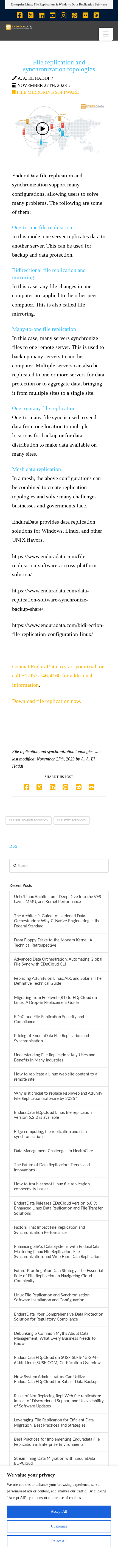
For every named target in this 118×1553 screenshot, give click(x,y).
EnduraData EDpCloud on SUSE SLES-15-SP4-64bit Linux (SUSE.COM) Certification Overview (57, 1360)
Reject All (59, 1541)
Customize (59, 1526)
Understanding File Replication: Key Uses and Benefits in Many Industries (54, 1057)
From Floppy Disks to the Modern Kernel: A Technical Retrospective (53, 942)
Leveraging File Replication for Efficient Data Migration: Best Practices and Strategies (54, 1422)
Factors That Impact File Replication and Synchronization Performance (49, 1230)
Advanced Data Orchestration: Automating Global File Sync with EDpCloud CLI (58, 962)
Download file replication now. (46, 701)
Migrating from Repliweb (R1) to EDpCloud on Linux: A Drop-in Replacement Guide (55, 1000)
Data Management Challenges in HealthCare (53, 1151)
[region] (59, 1509)
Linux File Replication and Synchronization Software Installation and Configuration (51, 1297)
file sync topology (71, 820)
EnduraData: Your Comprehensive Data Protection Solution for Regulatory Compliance (58, 1317)
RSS (13, 846)
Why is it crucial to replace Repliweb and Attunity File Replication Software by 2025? (58, 1096)
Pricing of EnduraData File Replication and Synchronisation (51, 1038)
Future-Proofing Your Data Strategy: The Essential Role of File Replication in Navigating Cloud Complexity (58, 1276)
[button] (106, 34)
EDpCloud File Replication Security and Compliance (49, 1019)
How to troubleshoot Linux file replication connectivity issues (52, 1186)
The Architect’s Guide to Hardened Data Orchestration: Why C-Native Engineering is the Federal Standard (57, 921)
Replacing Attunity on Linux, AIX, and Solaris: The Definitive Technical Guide (58, 981)
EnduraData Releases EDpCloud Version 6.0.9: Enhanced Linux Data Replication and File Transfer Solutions (58, 1208)
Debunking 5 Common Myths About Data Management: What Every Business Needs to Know (55, 1338)
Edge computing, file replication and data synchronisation (50, 1134)
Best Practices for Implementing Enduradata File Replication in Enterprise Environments (57, 1442)
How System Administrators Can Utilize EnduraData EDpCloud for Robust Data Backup (55, 1379)
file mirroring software (47, 92)
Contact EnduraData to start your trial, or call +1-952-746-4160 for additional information (58, 676)
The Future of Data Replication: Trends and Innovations (52, 1167)
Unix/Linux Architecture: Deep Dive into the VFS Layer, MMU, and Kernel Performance (57, 899)
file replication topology (28, 820)
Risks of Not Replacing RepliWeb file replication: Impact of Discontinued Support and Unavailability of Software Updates (59, 1401)
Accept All (59, 1511)
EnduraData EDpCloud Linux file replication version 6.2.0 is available (53, 1115)
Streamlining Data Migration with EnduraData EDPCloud (54, 1461)
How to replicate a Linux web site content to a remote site (55, 1076)
